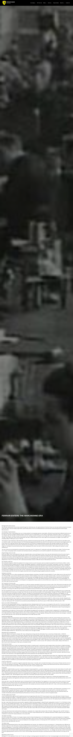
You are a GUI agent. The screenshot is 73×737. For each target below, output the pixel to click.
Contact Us (68, 2)
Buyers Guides (56, 2)
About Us (61, 2)
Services (49, 2)
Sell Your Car (39, 2)
